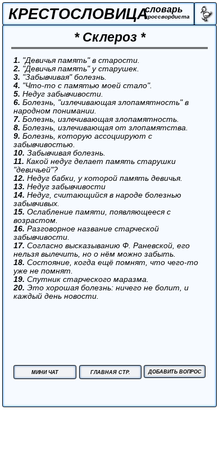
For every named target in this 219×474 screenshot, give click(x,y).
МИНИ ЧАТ (44, 372)
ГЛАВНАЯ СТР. (110, 372)
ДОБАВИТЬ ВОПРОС (175, 372)
